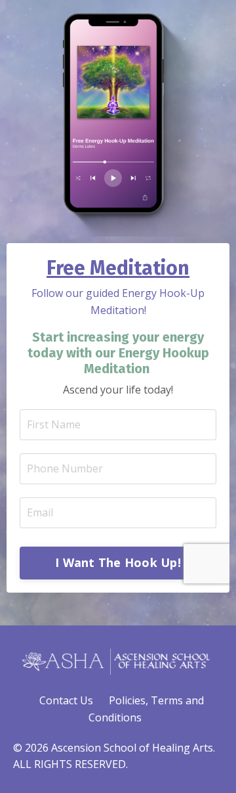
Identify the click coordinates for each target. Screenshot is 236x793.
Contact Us (66, 700)
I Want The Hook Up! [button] (118, 562)
